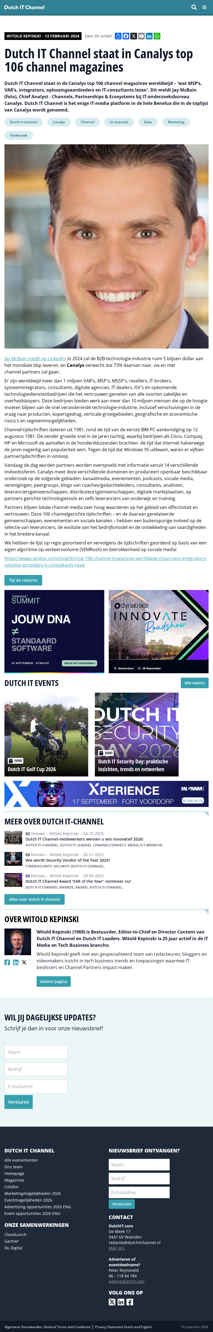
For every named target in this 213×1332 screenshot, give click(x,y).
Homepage (14, 1173)
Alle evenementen (21, 1160)
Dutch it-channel (23, 122)
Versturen (18, 1102)
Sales (148, 122)
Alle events (194, 682)
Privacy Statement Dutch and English (123, 1327)
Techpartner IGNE (195, 1327)
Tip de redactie (23, 580)
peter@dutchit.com (126, 1281)
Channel (87, 122)
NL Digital (13, 1247)
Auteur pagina (53, 981)
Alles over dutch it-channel (34, 899)
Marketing (176, 122)
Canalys (59, 122)
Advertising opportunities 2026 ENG (37, 1206)
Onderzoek (18, 135)
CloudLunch (15, 1234)
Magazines (14, 1180)
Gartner (11, 1241)
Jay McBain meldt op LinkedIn (34, 358)
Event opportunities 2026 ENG (32, 1213)
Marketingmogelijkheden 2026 (32, 1193)
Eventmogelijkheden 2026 (28, 1200)
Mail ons (117, 1248)
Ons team (13, 1166)
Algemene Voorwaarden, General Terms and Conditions (48, 1327)
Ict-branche (119, 122)
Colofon (11, 1186)
